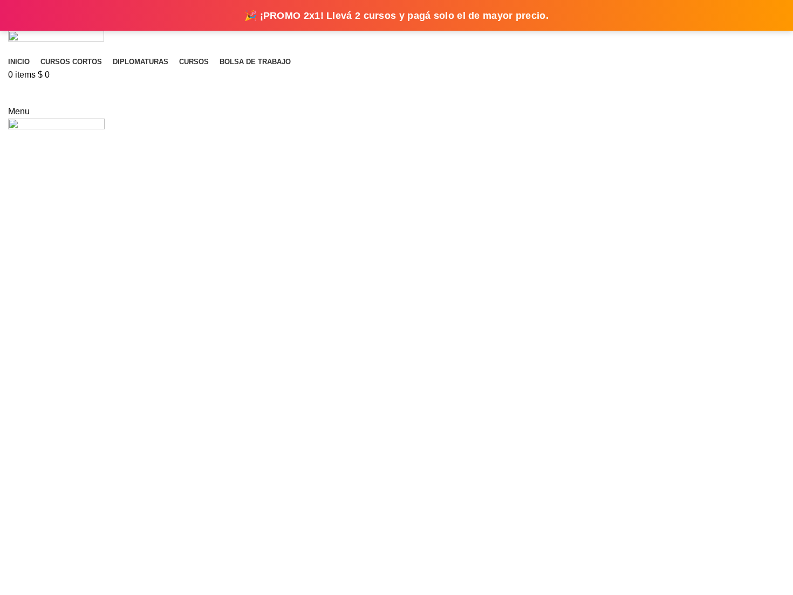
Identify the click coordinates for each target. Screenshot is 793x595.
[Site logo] (56, 41)
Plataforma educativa (396, 93)
